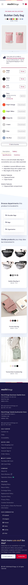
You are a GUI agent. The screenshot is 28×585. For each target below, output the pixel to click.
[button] (14, 37)
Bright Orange (10, 105)
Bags (8, 222)
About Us (4, 471)
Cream (8, 124)
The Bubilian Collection (14, 11)
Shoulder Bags (11, 215)
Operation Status (6, 477)
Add (24, 71)
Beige (8, 71)
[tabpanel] (14, 173)
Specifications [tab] (7, 155)
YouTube (6, 529)
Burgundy (9, 118)
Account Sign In (6, 451)
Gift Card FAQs (6, 464)
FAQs (2, 435)
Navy (7, 93)
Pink (7, 86)
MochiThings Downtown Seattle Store (15, 58)
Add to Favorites (14, 144)
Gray (7, 131)
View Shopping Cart (7, 445)
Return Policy (5, 487)
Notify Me (10, 98)
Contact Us (4, 432)
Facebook (7, 515)
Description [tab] (6, 151)
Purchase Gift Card (7, 461)
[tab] (9, 51)
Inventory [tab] (17, 155)
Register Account (6, 448)
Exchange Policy (6, 490)
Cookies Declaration (7, 503)
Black (8, 78)
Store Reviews (5, 474)
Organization (11, 229)
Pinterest (7, 522)
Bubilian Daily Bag (14, 15)
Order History (5, 454)
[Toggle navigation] (2, 4)
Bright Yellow (10, 111)
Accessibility (5, 438)
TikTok (6, 533)
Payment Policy (6, 496)
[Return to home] (13, 4)
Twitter (6, 526)
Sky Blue (9, 138)
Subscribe (22, 556)
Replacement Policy (7, 493)
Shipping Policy (5, 484)
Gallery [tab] (15, 151)
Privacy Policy (5, 499)
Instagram (7, 519)
